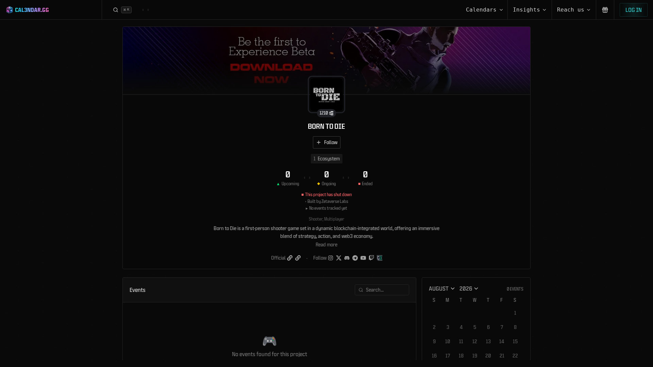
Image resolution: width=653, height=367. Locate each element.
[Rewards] (605, 9)
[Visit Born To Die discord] (347, 258)
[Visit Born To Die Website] (289, 258)
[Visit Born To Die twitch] (371, 258)
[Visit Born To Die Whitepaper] (298, 258)
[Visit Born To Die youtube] (363, 258)
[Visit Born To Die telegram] (355, 258)
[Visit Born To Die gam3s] (379, 258)
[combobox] (442, 288)
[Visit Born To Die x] (338, 258)
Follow (330, 142)
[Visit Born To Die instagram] (330, 258)
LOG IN (633, 10)
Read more (326, 244)
